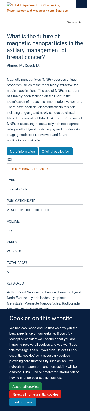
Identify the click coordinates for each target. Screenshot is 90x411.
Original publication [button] (56, 151)
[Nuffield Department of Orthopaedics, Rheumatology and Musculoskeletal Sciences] (38, 6)
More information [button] (22, 151)
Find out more (22, 402)
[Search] (80, 21)
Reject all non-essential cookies (35, 394)
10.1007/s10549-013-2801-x (28, 168)
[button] (81, 4)
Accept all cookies (25, 386)
